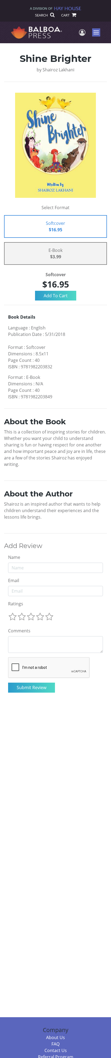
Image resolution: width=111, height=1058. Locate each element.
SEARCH (42, 15)
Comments (19, 631)
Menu (98, 32)
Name (14, 557)
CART (65, 15)
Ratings (15, 604)
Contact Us (55, 1050)
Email (13, 580)
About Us (55, 1037)
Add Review (23, 546)
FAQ (55, 1044)
